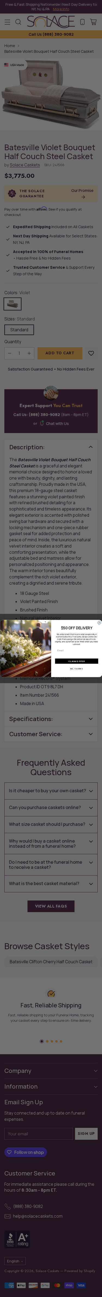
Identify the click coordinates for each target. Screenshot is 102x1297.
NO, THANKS (76, 669)
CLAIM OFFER (76, 661)
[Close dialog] (99, 622)
